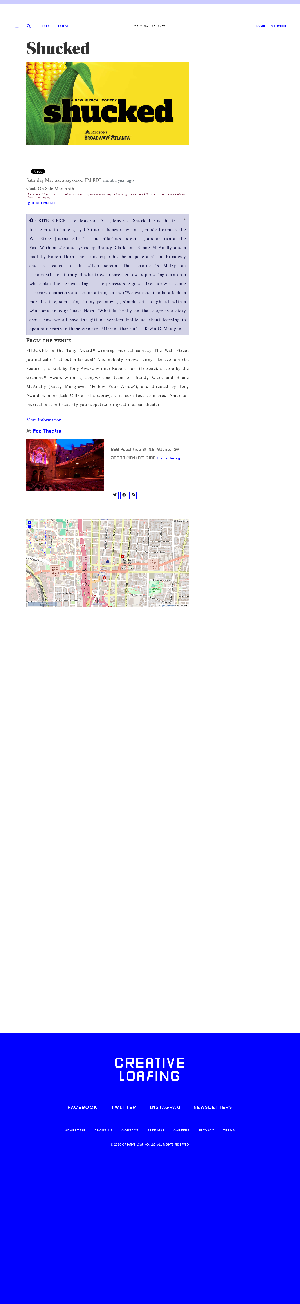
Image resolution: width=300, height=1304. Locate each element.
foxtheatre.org (168, 458)
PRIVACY (206, 1130)
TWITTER (123, 1107)
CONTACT (130, 1130)
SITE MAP (156, 1130)
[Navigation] (15, 26)
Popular (45, 26)
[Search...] (29, 26)
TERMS (229, 1130)
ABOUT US (103, 1130)
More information (43, 420)
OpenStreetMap (168, 606)
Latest (63, 26)
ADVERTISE (75, 1130)
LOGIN (260, 26)
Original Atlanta (150, 26)
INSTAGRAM (165, 1107)
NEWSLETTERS (213, 1107)
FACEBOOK (83, 1107)
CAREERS (181, 1130)
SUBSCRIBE (279, 26)
